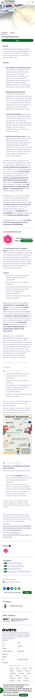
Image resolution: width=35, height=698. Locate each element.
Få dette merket (27, 241)
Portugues (26, 680)
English (11, 668)
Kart (3, 659)
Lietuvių (18, 668)
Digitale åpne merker (23, 659)
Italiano (28, 673)
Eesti (30, 668)
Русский (27, 670)
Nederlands (19, 670)
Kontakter (20, 646)
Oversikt (4, 32)
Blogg (19, 642)
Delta (17, 40)
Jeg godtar (23, 695)
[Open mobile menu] (33, 2)
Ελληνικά (18, 675)
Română (19, 678)
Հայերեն (12, 678)
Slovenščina (12, 673)
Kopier (27, 592)
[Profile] (29, 2)
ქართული (12, 680)
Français (26, 678)
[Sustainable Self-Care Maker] (6, 551)
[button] (4, 588)
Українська (21, 673)
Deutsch (24, 668)
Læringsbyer (5, 662)
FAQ (3, 646)
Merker (12, 32)
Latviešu (25, 675)
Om (3, 642)
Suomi (19, 680)
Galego (11, 675)
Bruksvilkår (5, 654)
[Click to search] (26, 2)
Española (11, 670)
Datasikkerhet (21, 651)
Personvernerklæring (7, 651)
